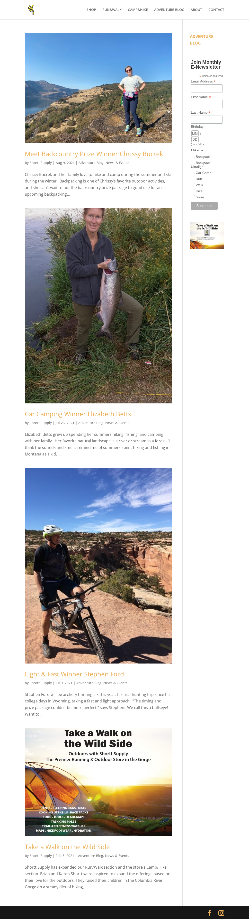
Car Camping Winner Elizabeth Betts (78, 413)
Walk (199, 185)
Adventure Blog (91, 162)
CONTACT (216, 10)
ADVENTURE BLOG (169, 10)
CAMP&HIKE (138, 10)
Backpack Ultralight (201, 165)
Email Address (203, 81)
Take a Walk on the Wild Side (67, 846)
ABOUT (196, 10)
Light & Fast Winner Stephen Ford (74, 674)
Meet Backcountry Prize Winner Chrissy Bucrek (94, 153)
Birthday (197, 126)
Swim (200, 197)
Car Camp (204, 173)
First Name (201, 97)
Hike (199, 191)
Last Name (201, 112)
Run (199, 179)
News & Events (118, 162)
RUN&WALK (112, 10)
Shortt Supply (41, 162)
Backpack (203, 157)
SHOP (91, 10)
